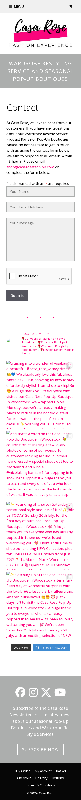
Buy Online (22, 771)
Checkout (24, 778)
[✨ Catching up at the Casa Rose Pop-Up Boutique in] (40, 606)
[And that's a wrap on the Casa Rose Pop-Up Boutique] (40, 465)
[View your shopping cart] (70, 6)
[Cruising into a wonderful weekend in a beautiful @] (40, 395)
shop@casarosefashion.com (30, 166)
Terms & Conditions (40, 785)
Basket (61, 771)
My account (43, 771)
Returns (58, 778)
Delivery (41, 778)
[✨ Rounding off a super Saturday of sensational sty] (40, 536)
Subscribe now (40, 749)
